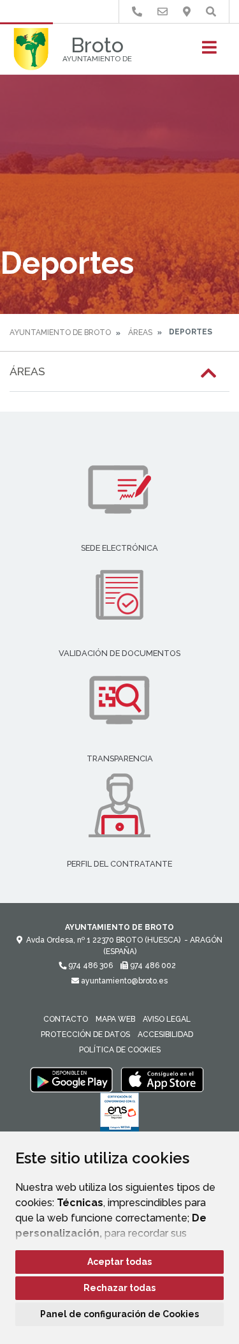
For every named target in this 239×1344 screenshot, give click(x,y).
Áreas (140, 332)
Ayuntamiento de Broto (60, 332)
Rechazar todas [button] (119, 1288)
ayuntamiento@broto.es (123, 980)
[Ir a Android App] (71, 1079)
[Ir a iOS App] (162, 1079)
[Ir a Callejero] (187, 12)
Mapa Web (115, 1019)
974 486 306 (89, 965)
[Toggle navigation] (209, 51)
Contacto (65, 1019)
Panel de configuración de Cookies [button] (119, 1314)
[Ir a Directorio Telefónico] (137, 12)
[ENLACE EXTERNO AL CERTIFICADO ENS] (119, 1115)
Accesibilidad (165, 1034)
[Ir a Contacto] (162, 12)
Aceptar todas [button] (119, 1262)
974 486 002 (152, 965)
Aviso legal (167, 1019)
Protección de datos (85, 1034)
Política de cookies (120, 1049)
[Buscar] (211, 12)
